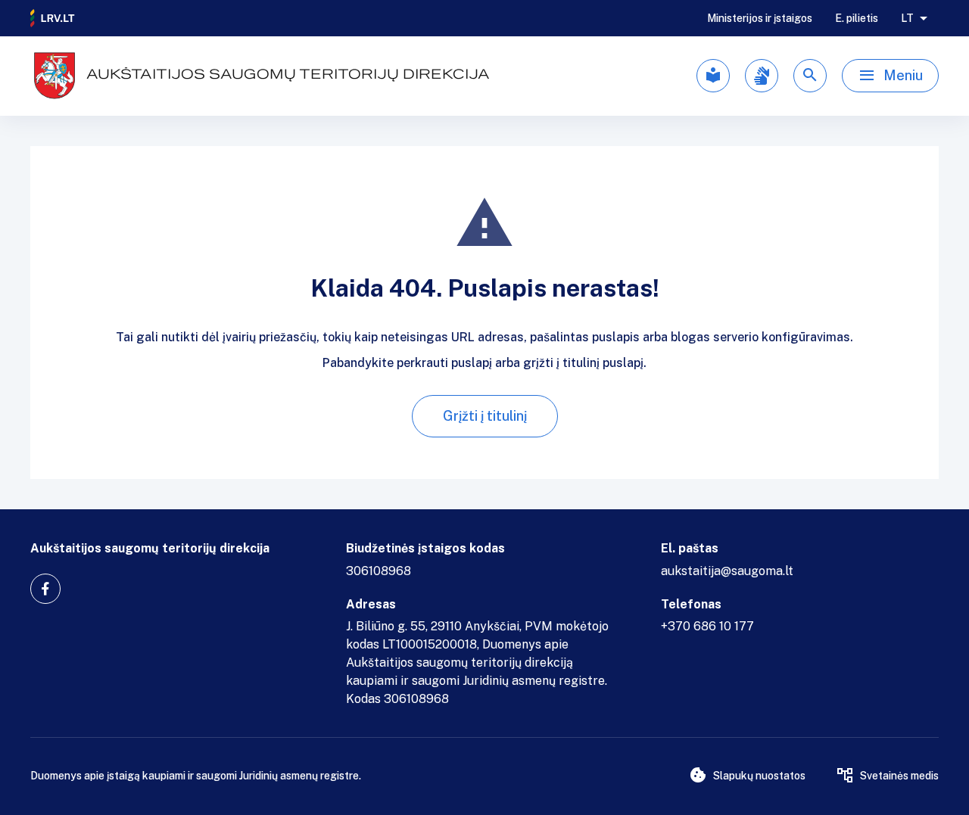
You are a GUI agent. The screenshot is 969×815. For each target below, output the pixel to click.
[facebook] (45, 589)
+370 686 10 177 (707, 626)
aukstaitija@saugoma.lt (727, 571)
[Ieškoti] (810, 75)
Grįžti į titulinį (485, 416)
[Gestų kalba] (761, 75)
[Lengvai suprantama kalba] (713, 75)
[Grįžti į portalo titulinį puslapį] (53, 18)
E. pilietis (856, 18)
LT (907, 18)
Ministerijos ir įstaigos (759, 18)
